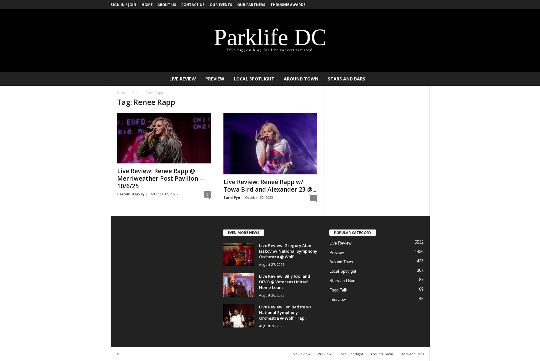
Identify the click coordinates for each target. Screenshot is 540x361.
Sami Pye (231, 197)
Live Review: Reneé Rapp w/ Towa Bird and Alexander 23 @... (269, 185)
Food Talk (338, 290)
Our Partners (251, 4)
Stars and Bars (346, 79)
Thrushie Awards (288, 4)
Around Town (301, 79)
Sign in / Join (123, 4)
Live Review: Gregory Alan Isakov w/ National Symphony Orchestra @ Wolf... (288, 251)
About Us (167, 4)
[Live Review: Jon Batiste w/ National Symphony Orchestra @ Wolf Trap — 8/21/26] (238, 315)
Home (147, 4)
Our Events (221, 4)
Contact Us (193, 4)
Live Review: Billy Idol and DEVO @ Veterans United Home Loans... (284, 281)
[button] (420, 79)
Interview (337, 299)
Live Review (182, 79)
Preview (214, 79)
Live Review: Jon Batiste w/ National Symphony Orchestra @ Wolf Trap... (285, 312)
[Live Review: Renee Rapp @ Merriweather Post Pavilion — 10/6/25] (164, 138)
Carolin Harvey (130, 194)
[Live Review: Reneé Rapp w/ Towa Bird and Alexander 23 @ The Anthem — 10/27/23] (270, 143)
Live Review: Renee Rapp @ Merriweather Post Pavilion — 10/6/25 (161, 178)
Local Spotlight (254, 79)
